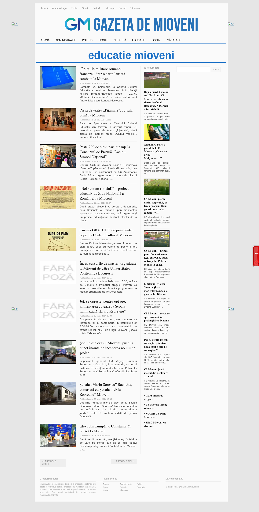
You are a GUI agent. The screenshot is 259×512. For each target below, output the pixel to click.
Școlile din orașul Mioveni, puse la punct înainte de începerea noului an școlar (107, 347)
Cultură (96, 8)
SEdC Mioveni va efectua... (155, 424)
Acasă (44, 8)
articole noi (125, 461)
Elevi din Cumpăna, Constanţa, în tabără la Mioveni (105, 428)
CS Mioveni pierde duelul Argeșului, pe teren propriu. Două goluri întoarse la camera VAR (155, 206)
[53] (231, 24)
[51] (15, 24)
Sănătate (135, 8)
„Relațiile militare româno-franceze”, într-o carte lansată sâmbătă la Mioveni (102, 73)
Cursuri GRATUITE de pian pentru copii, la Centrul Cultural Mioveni (106, 232)
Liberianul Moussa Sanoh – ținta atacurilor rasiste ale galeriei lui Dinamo (155, 289)
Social (122, 8)
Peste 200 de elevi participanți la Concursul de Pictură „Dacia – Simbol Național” (105, 151)
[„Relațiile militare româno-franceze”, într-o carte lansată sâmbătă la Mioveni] (59, 88)
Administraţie (59, 8)
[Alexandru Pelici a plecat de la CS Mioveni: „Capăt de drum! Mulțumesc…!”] (157, 140)
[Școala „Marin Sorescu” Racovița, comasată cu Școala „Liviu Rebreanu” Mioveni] (59, 404)
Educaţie (109, 8)
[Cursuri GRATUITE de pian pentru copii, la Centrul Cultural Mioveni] (59, 249)
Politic (74, 8)
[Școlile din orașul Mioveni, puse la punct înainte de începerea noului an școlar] (59, 362)
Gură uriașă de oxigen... (153, 397)
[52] (15, 309)
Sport (85, 8)
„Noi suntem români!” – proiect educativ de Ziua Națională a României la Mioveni (104, 193)
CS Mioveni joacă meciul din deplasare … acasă (156, 372)
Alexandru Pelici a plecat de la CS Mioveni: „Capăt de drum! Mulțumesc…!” (155, 151)
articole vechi (49, 463)
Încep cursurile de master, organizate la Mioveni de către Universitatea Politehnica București (108, 268)
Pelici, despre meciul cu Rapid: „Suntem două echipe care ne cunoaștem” (156, 345)
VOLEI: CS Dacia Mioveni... (155, 415)
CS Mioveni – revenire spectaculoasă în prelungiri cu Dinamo (157, 316)
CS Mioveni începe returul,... (155, 406)
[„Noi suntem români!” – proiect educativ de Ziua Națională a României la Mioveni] (59, 208)
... (168, 119)
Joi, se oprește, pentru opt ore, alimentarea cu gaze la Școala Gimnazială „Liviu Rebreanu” (103, 306)
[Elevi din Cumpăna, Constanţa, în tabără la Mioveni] (59, 445)
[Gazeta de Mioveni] (131, 35)
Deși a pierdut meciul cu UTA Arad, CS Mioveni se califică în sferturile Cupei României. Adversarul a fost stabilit (156, 100)
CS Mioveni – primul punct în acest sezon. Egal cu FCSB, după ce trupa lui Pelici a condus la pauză (156, 258)
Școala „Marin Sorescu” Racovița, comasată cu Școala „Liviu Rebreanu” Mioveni (106, 389)
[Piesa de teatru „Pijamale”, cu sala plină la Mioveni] (59, 129)
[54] (231, 309)
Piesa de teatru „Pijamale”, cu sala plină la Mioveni (106, 113)
